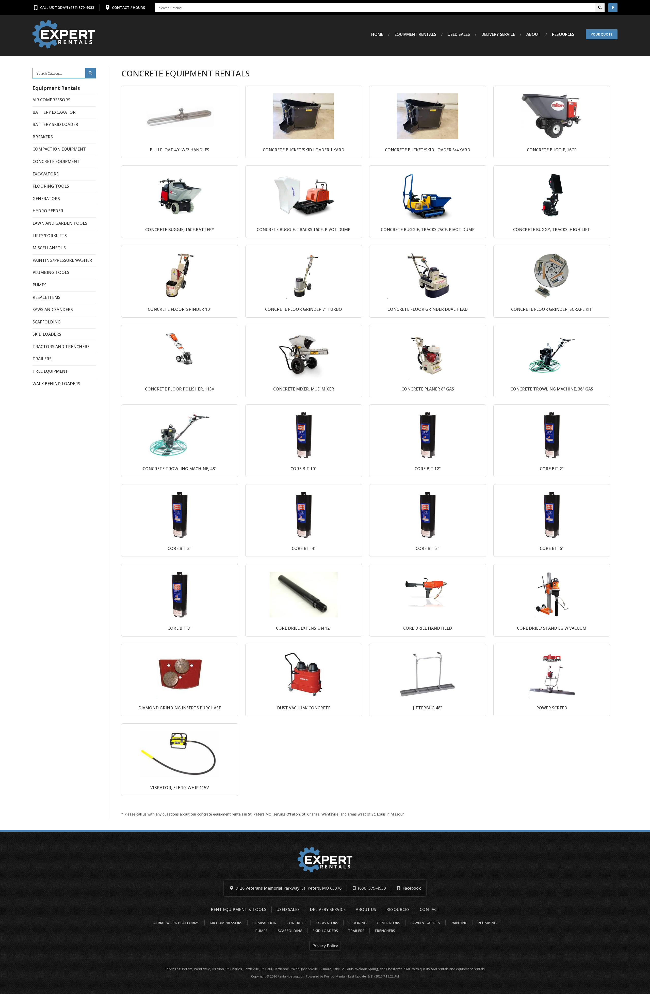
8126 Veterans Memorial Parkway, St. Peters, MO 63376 (288, 888)
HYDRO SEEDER (47, 211)
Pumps (261, 930)
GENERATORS (46, 198)
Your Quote (601, 34)
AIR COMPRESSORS (51, 100)
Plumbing (487, 922)
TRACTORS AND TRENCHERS (61, 346)
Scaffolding (290, 930)
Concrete (296, 922)
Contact (430, 909)
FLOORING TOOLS (50, 186)
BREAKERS (42, 137)
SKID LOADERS (46, 334)
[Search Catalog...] (600, 7)
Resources (563, 34)
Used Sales (459, 34)
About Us (366, 909)
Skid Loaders (325, 930)
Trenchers (385, 930)
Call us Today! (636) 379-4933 (67, 7)
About (533, 34)
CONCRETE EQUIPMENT (56, 161)
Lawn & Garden (425, 922)
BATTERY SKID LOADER (55, 124)
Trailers (356, 930)
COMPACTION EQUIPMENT (59, 149)
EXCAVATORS (45, 174)
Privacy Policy (325, 946)
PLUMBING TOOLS (50, 272)
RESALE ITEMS (46, 297)
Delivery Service (328, 909)
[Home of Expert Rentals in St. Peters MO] (63, 34)
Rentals (415, 34)
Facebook (411, 888)
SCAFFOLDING (46, 322)
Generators (388, 922)
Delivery (498, 34)
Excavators (327, 922)
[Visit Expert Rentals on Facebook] (613, 7)
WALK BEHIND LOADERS (56, 383)
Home (377, 34)
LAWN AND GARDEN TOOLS (59, 223)
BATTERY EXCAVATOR (54, 112)
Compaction (264, 922)
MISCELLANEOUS (49, 248)
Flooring (357, 922)
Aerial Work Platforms (176, 922)
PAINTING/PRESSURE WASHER (62, 260)
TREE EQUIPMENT (50, 371)
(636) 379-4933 (372, 888)
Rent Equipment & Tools (238, 909)
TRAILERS (42, 359)
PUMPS (39, 285)
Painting (458, 922)
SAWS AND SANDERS (52, 309)
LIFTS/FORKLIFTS (49, 235)
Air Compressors (225, 922)
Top (640, 986)
